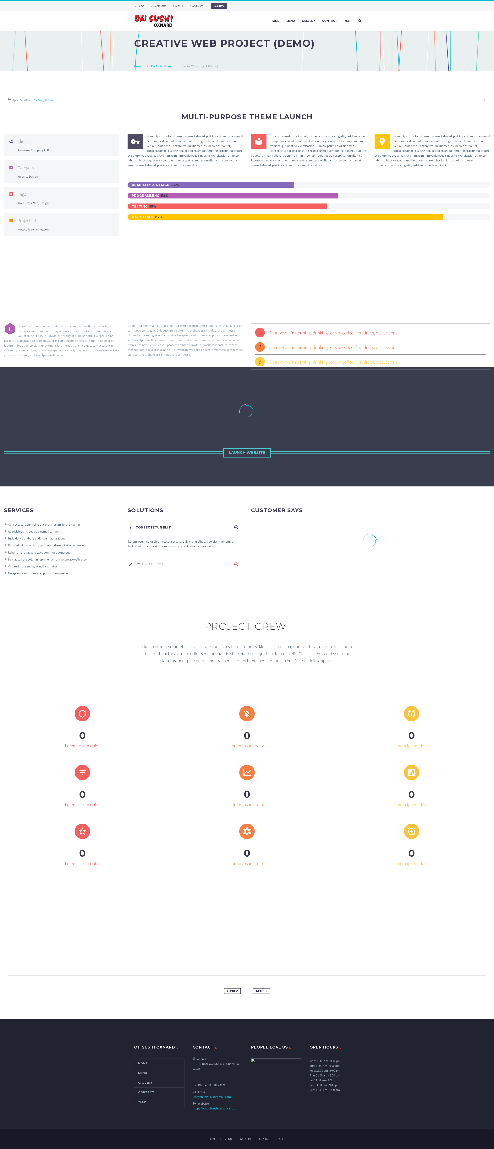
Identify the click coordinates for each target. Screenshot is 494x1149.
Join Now (219, 6)
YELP (348, 21)
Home (141, 6)
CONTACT (329, 21)
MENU (290, 21)
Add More (197, 6)
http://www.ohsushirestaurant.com (216, 1108)
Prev (234, 991)
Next (260, 991)
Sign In (179, 6)
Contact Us (160, 6)
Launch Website (247, 452)
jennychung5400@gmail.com (212, 1097)
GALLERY (308, 21)
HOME (275, 21)
